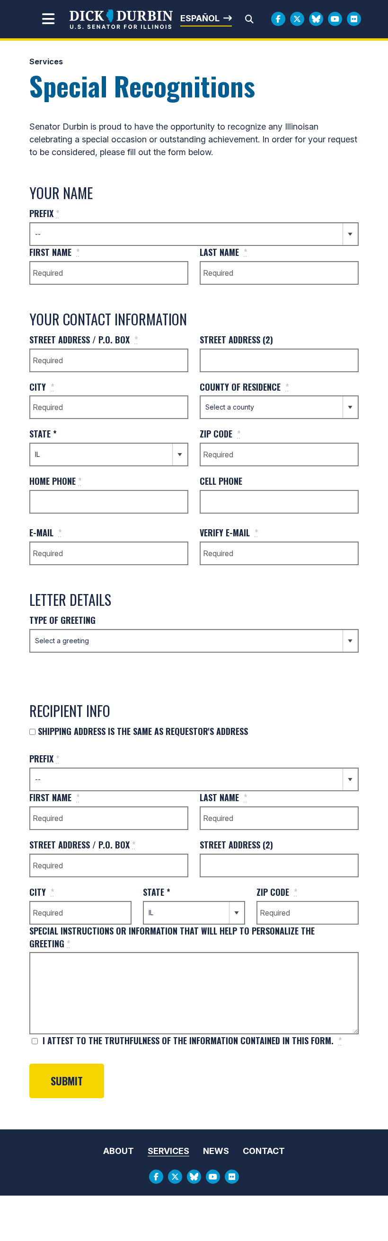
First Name (54, 252)
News (216, 1151)
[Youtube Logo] (335, 19)
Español (200, 18)
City (41, 387)
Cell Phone (221, 481)
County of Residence (244, 387)
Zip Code (220, 434)
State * (43, 434)
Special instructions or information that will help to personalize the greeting (172, 937)
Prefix (44, 213)
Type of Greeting (62, 620)
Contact (264, 1151)
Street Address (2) (236, 339)
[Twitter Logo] (297, 19)
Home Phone (55, 481)
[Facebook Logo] (278, 19)
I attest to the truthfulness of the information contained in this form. (191, 1040)
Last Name (223, 252)
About (118, 1151)
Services (46, 61)
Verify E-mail (229, 532)
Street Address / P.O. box (83, 339)
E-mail (45, 532)
